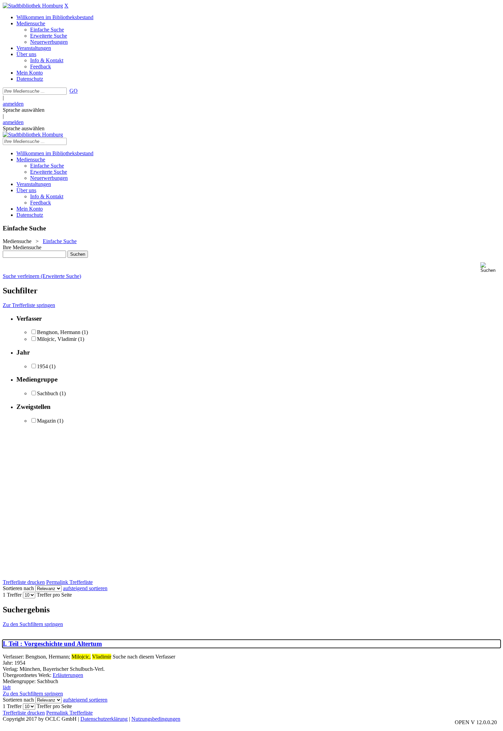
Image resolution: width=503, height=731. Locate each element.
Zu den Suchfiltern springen (33, 624)
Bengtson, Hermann (58, 332)
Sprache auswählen (23, 110)
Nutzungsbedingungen (155, 719)
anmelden (13, 104)
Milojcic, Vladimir (57, 339)
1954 (42, 366)
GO (73, 91)
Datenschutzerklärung (104, 719)
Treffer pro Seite (54, 595)
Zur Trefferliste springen (29, 305)
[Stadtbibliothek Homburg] (33, 6)
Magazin (46, 421)
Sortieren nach (18, 588)
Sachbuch (47, 393)
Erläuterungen (68, 675)
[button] (490, 267)
